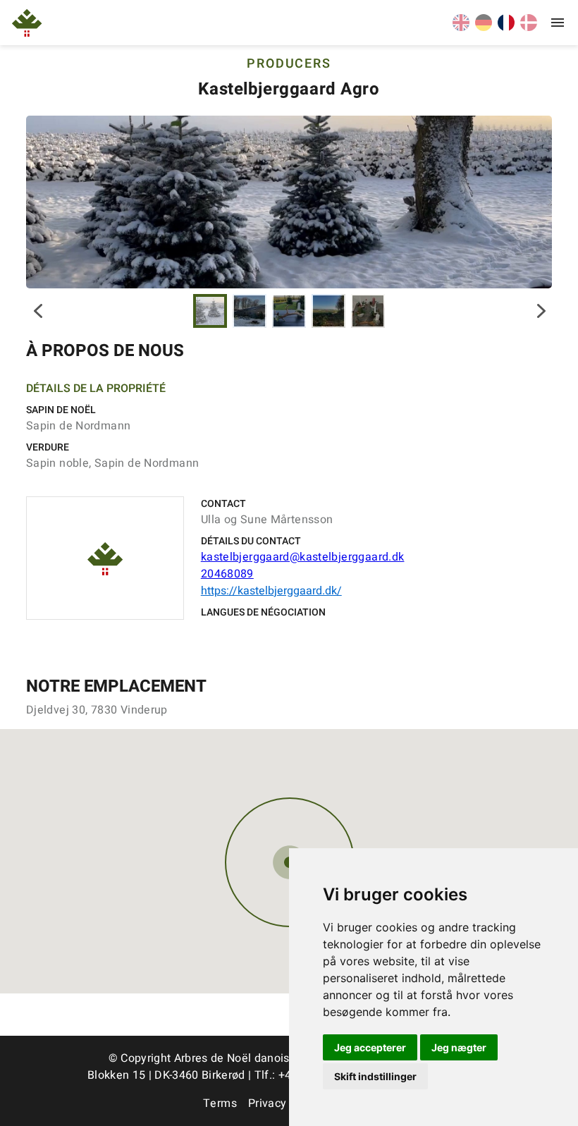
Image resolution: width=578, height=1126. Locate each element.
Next (541, 311)
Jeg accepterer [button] (370, 1047)
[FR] (506, 27)
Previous (36, 311)
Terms (220, 1103)
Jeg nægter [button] (458, 1047)
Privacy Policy (284, 1103)
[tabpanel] (289, 202)
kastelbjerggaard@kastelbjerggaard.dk (303, 557)
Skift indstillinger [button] (375, 1076)
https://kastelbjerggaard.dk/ (271, 590)
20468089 (227, 573)
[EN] (461, 27)
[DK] (528, 27)
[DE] (483, 27)
